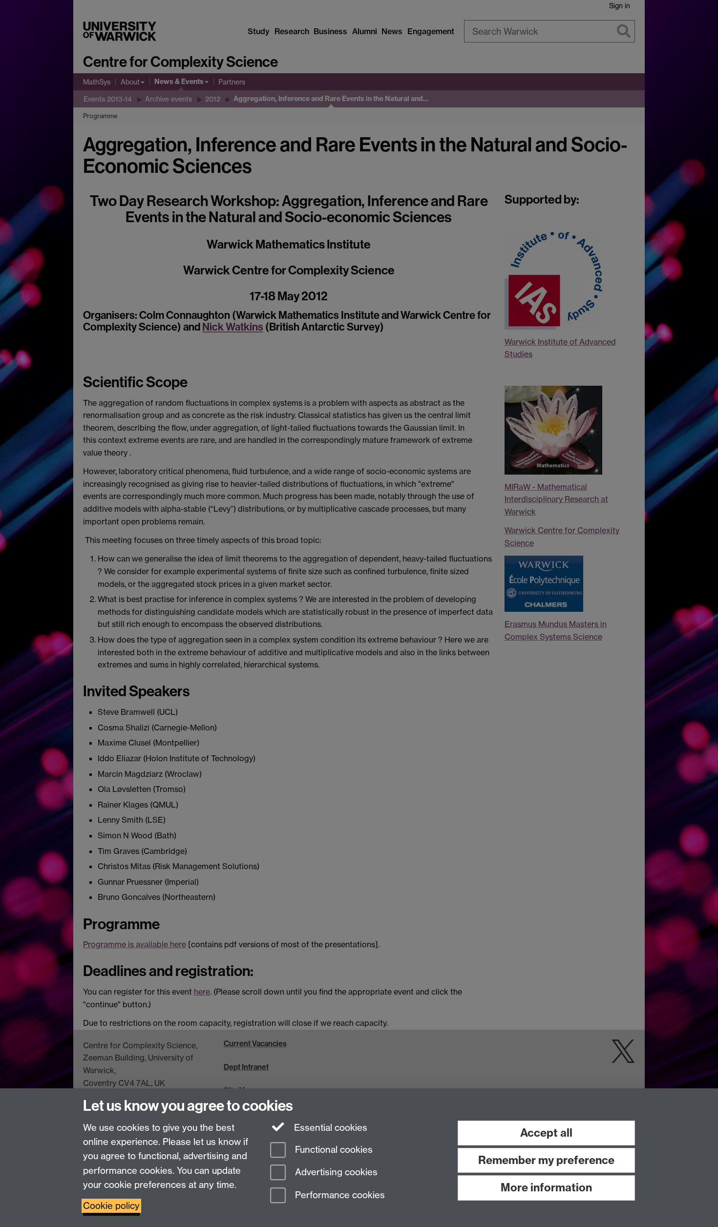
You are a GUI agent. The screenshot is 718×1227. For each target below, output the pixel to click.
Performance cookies (339, 1195)
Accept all (546, 1133)
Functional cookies (333, 1149)
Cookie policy (111, 1205)
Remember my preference (546, 1160)
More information (546, 1187)
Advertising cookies (335, 1172)
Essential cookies (329, 1127)
